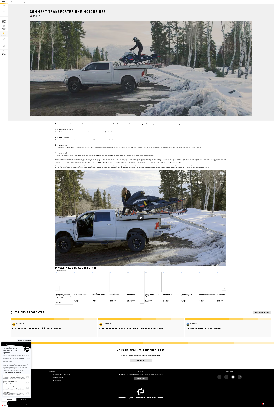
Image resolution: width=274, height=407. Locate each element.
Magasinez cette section (61, 270)
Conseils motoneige (43, 2)
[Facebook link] (226, 376)
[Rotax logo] (160, 397)
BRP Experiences (57, 380)
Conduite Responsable (58, 377)
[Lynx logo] (131, 397)
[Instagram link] (219, 376)
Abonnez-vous (141, 378)
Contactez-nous (141, 360)
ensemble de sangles (80, 159)
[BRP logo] (140, 391)
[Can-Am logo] (151, 397)
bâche (174, 159)
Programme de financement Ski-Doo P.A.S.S (63, 374)
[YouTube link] (233, 376)
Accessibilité (46, 404)
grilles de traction (163, 161)
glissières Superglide (128, 161)
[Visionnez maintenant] (140, 217)
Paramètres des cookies (59, 404)
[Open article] (54, 326)
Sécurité (63, 2)
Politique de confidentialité (29, 404)
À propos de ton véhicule (28, 2)
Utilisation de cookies (39, 404)
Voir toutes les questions (262, 312)
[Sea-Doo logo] (140, 397)
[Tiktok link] (240, 376)
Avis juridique (21, 404)
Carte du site (51, 404)
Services (53, 2)
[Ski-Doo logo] (3, 2)
